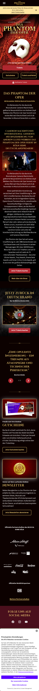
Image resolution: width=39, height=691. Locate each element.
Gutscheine (10, 75)
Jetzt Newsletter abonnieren (17, 512)
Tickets (20, 68)
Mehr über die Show (19, 278)
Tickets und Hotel (29, 75)
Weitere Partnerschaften (19, 599)
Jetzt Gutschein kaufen (14, 450)
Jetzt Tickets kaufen (17, 12)
